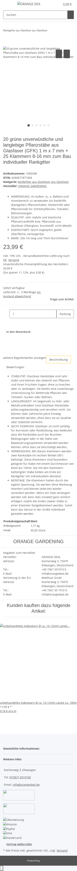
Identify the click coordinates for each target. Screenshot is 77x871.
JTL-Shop (45, 860)
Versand (13, 260)
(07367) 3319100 (20, 777)
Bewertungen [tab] (15, 367)
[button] (53, 4)
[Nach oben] (1, 868)
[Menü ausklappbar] (8, 4)
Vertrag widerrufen (19, 844)
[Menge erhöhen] (59, 322)
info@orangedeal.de (26, 784)
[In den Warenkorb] (6, 44)
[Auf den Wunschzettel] (67, 54)
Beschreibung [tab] (58, 359)
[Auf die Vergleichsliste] (59, 54)
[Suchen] (71, 15)
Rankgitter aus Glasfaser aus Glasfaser (43, 182)
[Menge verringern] (6, 314)
